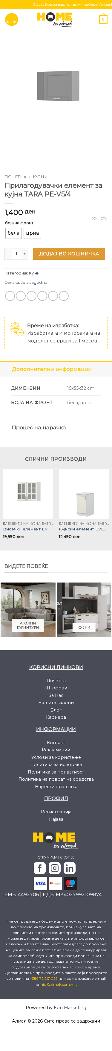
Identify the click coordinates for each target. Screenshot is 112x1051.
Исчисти (99, 218)
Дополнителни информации (52, 369)
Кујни (40, 176)
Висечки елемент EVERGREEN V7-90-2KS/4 (28, 529)
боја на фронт (19, 222)
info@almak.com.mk (58, 984)
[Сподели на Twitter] (31, 296)
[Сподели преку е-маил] (42, 296)
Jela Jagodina (34, 282)
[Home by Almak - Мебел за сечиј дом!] (56, 19)
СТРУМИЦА (47, 857)
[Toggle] (6, 369)
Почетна (15, 176)
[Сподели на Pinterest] (53, 296)
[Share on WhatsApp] (10, 296)
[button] (12, 19)
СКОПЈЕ (67, 857)
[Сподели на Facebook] (21, 296)
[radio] (14, 233)
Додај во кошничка (69, 254)
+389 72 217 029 (44, 978)
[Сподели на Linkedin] (64, 296)
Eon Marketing (70, 1007)
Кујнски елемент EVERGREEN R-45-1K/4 (84, 529)
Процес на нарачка (39, 427)
